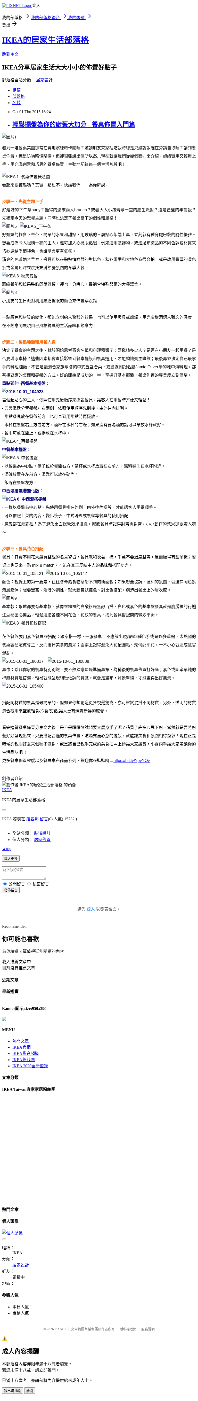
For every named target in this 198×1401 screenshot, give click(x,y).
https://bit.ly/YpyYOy (131, 760)
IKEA (7, 790)
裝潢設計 (42, 833)
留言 (44, 819)
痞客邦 (32, 819)
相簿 (16, 90)
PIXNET (60, 1329)
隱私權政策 (128, 1329)
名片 (16, 102)
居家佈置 (42, 839)
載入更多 (11, 859)
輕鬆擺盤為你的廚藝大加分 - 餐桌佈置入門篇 (73, 124)
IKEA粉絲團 (23, 1059)
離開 (29, 1391)
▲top (6, 848)
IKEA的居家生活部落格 (45, 40)
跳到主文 (10, 54)
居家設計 (44, 80)
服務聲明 (148, 1329)
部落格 (18, 96)
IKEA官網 (21, 1047)
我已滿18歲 (12, 1391)
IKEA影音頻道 (25, 1053)
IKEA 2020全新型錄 (30, 1066)
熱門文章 (20, 1041)
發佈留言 (11, 890)
